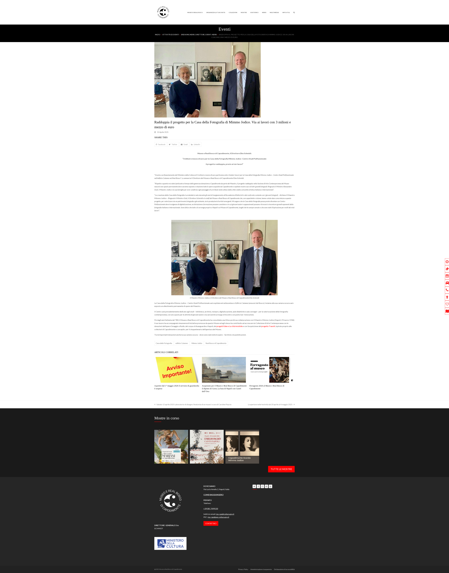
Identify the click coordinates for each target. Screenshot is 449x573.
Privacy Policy (243, 569)
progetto (265, 326)
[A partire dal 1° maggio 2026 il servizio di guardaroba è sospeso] (176, 369)
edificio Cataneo (182, 343)
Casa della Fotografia (164, 343)
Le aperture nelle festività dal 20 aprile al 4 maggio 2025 (270, 404)
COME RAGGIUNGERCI (213, 495)
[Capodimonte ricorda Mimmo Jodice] (242, 446)
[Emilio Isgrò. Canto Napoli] (207, 446)
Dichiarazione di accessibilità (284, 569)
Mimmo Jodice (196, 343)
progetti (220, 326)
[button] (294, 12)
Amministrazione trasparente (261, 569)
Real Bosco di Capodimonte (216, 343)
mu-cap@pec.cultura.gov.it (218, 517)
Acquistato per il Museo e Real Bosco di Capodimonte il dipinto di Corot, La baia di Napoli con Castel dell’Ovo (224, 389)
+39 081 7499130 (210, 508)
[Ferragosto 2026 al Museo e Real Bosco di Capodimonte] (271, 369)
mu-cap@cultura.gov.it (225, 514)
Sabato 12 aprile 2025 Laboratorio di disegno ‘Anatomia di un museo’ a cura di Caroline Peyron (193, 404)
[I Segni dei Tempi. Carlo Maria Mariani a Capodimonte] (171, 446)
